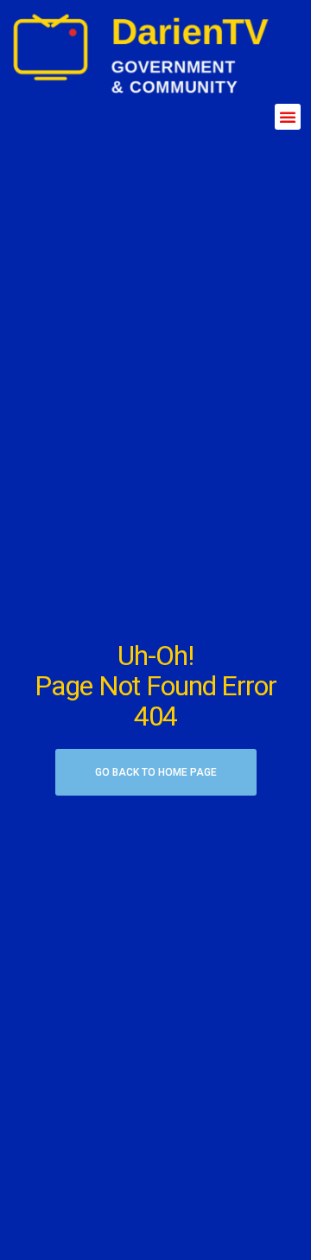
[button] (288, 117)
